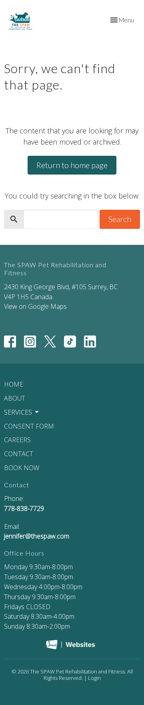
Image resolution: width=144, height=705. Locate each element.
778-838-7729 (24, 508)
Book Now (21, 467)
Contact (18, 453)
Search (119, 219)
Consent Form (29, 426)
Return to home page (72, 165)
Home (13, 384)
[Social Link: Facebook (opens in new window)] (10, 342)
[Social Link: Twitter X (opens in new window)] (50, 342)
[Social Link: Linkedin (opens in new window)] (90, 342)
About (14, 398)
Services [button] (18, 412)
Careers (17, 439)
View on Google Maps (35, 306)
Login (94, 677)
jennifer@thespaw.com (36, 536)
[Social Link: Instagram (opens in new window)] (30, 342)
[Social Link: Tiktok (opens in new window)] (70, 342)
